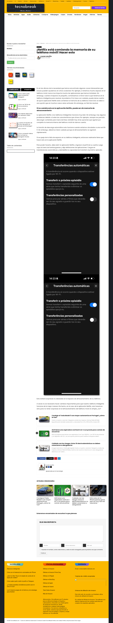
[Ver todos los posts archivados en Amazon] (17, 75)
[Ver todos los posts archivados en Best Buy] (24, 75)
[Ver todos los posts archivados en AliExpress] (10, 75)
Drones (69, 15)
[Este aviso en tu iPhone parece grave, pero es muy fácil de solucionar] (98, 486)
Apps (23, 15)
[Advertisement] (56, 28)
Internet (20, 1)
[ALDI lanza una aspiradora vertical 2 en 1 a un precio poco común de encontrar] (62, 486)
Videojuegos (54, 15)
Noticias (16, 15)
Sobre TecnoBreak (47, 620)
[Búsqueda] (89, 7)
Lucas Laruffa (46, 56)
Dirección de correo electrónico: (17, 55)
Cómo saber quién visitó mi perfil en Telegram (24, 95)
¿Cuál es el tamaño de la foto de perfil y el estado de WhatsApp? (25, 124)
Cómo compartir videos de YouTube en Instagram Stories (25, 135)
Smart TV (48, 1)
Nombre (9, 48)
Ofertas (92, 15)
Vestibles (68, 1)
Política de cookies (57, 620)
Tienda (99, 15)
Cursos (85, 1)
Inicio (9, 15)
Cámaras (36, 15)
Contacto (39, 620)
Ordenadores (33, 1)
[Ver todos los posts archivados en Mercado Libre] (10, 81)
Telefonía (91, 1)
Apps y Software (22, 99)
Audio (29, 15)
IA (15, 1)
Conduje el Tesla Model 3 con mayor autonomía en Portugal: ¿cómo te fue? (78, 416)
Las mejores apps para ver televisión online (25, 114)
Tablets (62, 1)
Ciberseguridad (77, 1)
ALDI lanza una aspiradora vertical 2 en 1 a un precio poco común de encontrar (78, 431)
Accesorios (9, 1)
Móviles (26, 1)
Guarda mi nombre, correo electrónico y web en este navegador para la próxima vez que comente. (72, 549)
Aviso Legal (77, 620)
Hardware (77, 15)
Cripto (63, 15)
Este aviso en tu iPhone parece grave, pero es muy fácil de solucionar (97, 500)
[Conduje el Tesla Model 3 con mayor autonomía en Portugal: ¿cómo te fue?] (45, 486)
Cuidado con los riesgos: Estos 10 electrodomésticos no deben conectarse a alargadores (76, 444)
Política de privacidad (68, 620)
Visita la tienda (100, 8)
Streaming (55, 1)
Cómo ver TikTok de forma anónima (24, 105)
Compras (45, 15)
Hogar (85, 15)
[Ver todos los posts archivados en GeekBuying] (31, 75)
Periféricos (41, 1)
